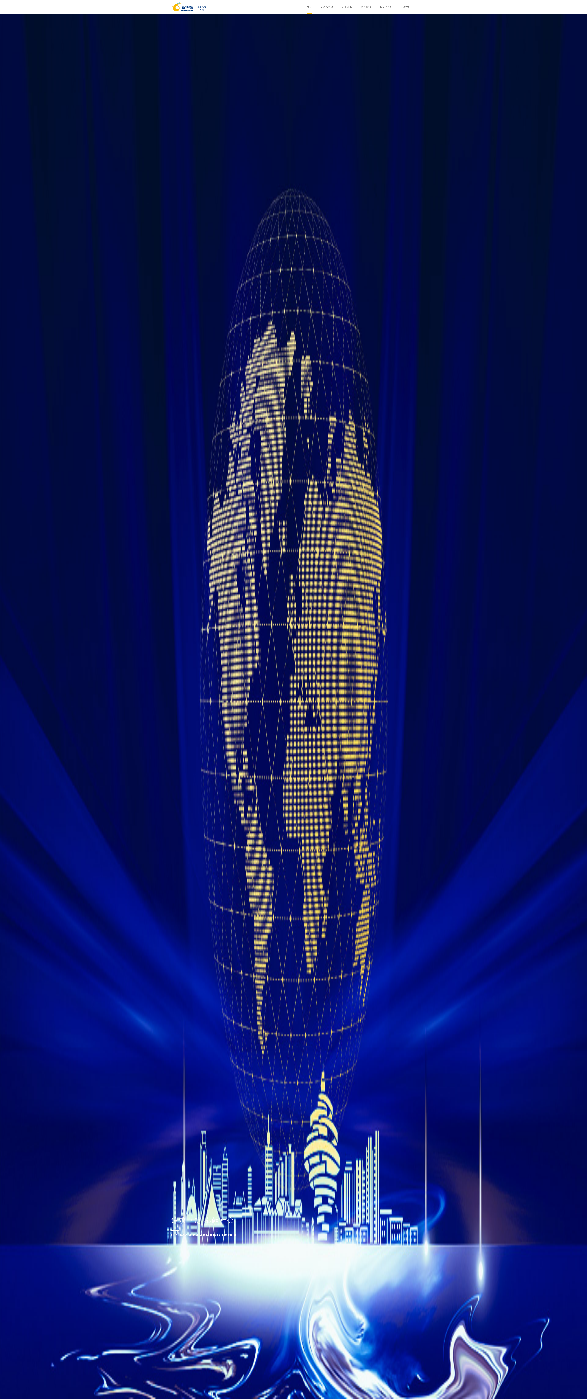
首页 (309, 7)
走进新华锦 (327, 7)
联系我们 (406, 7)
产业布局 (347, 7)
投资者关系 (386, 7)
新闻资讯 (366, 7)
